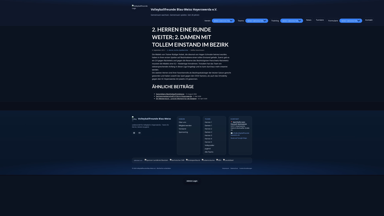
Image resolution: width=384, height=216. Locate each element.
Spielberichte (183, 50)
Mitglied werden (185, 125)
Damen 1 (208, 125)
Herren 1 (208, 122)
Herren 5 (208, 142)
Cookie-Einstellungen (245, 168)
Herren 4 (208, 139)
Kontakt (368, 20)
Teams (241, 20)
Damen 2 (208, 132)
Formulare (333, 20)
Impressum (225, 168)
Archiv (176, 50)
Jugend (207, 148)
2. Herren (170, 50)
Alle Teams (209, 152)
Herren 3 (208, 135)
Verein (207, 20)
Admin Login (192, 181)
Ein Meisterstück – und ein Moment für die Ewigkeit (176, 98)
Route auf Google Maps (239, 138)
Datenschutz (234, 168)
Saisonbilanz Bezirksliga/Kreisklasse (170, 94)
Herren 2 (208, 129)
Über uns (182, 122)
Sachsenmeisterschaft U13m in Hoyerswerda (174, 96)
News (308, 20)
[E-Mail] (139, 133)
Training (275, 20)
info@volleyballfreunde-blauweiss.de (240, 134)
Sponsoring (183, 132)
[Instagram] (134, 133)
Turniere (320, 20)
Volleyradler (209, 145)
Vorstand (182, 129)
